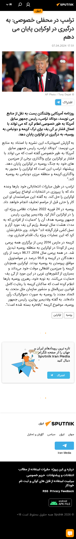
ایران (61, 434)
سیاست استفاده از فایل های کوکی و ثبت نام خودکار (46, 483)
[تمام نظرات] (70, 533)
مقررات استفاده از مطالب (34, 469)
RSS (45, 491)
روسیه (69, 315)
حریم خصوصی (36, 475)
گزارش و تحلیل (35, 434)
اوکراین (57, 315)
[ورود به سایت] (28, 4)
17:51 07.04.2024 (63, 46)
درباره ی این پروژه (62, 469)
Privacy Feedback (62, 491)
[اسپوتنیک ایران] (66, 7)
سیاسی (51, 434)
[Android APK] (60, 503)
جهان (71, 434)
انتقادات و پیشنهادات (60, 475)
